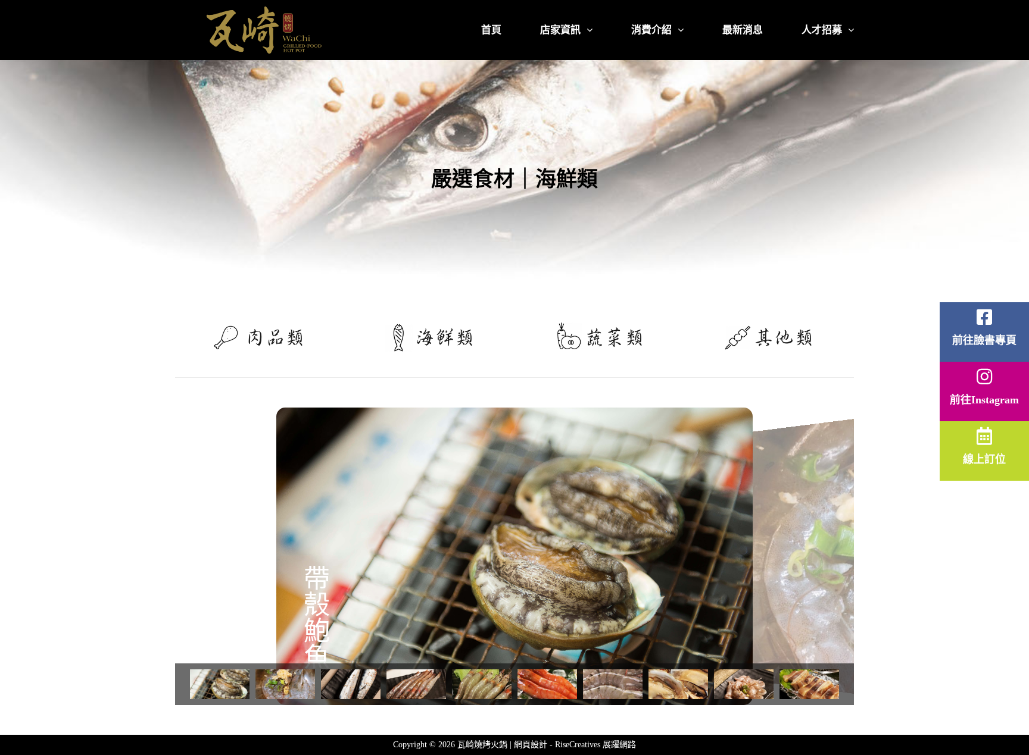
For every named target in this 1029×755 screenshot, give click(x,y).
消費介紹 (651, 30)
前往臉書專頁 (984, 340)
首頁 (491, 30)
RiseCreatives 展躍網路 (595, 744)
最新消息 (742, 30)
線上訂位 (984, 459)
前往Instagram (984, 400)
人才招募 (822, 30)
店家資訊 (560, 30)
